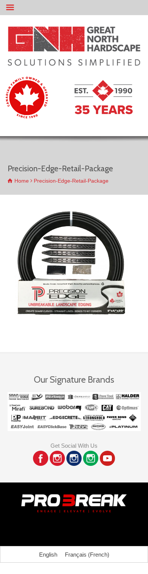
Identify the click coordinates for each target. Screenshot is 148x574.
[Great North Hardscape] (74, 64)
